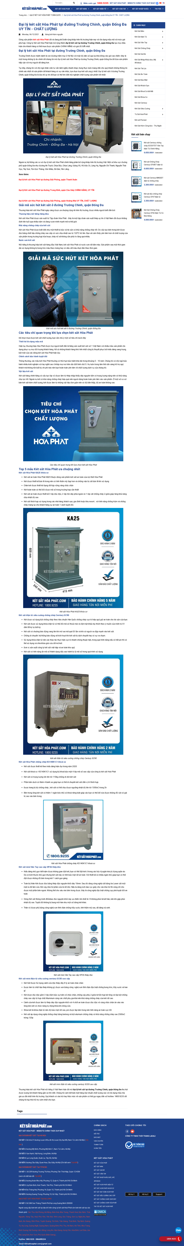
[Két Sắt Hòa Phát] (36, 1125)
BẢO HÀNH (97, 1130)
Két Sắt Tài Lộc (140, 68)
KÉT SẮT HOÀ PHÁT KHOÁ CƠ (104, 1188)
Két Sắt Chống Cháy (142, 48)
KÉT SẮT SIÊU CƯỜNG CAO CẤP (104, 1195)
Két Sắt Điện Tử (141, 37)
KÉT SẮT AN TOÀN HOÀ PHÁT (104, 1192)
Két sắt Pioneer (141, 120)
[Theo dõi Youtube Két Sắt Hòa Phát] (132, 1131)
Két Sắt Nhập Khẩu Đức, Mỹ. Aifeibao (145, 61)
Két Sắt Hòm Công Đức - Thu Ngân (148, 126)
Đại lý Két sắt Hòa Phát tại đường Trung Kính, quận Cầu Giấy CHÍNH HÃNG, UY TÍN (56, 190)
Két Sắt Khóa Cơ (141, 97)
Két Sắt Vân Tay (141, 43)
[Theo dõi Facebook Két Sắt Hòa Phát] (127, 1131)
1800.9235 (103, 3)
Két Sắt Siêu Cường (142, 109)
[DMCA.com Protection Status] (100, 1213)
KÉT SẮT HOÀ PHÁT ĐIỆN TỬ (103, 1185)
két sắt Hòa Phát (41, 39)
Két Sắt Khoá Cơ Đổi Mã (144, 91)
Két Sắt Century (141, 103)
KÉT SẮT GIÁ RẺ (99, 1170)
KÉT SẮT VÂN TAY (100, 1174)
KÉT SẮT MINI (98, 1166)
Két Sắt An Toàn (141, 74)
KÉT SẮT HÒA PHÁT (100, 1163)
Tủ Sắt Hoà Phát (141, 114)
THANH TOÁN (98, 1145)
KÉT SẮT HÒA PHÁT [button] (103, 1158)
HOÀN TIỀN (98, 1148)
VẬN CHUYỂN (98, 1141)
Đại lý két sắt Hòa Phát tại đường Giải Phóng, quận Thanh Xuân (48, 179)
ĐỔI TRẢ (97, 1134)
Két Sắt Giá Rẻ (140, 54)
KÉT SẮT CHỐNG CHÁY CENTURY (105, 1199)
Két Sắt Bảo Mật (141, 80)
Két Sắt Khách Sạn (142, 86)
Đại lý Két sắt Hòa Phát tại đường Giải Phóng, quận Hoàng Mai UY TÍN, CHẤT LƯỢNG (58, 201)
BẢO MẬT (97, 1137)
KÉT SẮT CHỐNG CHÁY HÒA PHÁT (105, 1203)
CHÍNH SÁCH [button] (100, 1125)
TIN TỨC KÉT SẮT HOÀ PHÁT (103, 1206)
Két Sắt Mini (139, 31)
